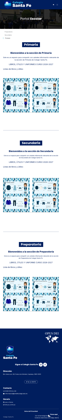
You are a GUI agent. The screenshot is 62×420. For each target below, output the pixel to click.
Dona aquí (54, 414)
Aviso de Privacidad (31, 411)
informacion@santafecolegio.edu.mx (16, 393)
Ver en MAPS (31, 382)
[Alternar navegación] (57, 4)
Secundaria (8, 35)
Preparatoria (8, 32)
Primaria (7, 38)
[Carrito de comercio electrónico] (53, 4)
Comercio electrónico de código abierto (47, 418)
